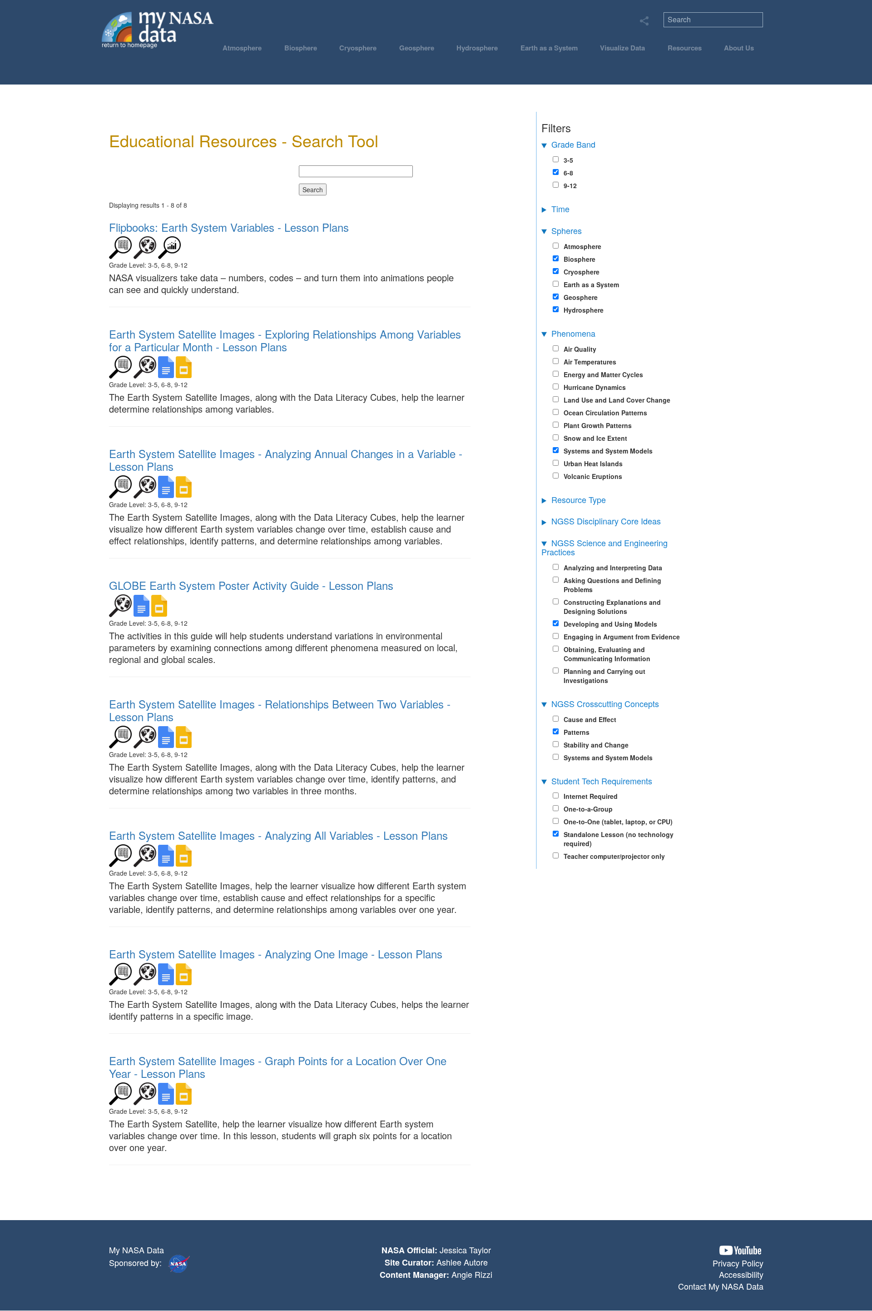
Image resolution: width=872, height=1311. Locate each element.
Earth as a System (549, 48)
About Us (739, 48)
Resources (685, 48)
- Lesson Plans (229, 227)
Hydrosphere (477, 48)
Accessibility (741, 1274)
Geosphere (416, 48)
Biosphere (300, 48)
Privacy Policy (738, 1263)
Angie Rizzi (471, 1274)
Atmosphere (242, 48)
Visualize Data (622, 48)
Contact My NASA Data (720, 1286)
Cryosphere (358, 48)
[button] (740, 1250)
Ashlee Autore (462, 1262)
